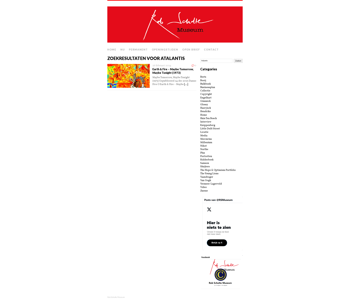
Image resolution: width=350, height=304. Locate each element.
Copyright (206, 94)
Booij (203, 80)
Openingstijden (165, 49)
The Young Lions (209, 173)
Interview (205, 122)
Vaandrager (206, 177)
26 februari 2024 (161, 65)
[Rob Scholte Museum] (175, 24)
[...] (186, 84)
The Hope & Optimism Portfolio (218, 170)
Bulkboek (205, 84)
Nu (122, 49)
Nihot (203, 146)
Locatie (204, 132)
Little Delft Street (210, 128)
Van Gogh (205, 180)
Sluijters (205, 166)
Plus (202, 153)
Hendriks (205, 111)
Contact (211, 49)
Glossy (204, 104)
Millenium (206, 142)
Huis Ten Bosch (208, 118)
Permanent (138, 49)
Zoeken (238, 61)
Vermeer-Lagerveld (211, 184)
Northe (204, 149)
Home (111, 49)
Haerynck (205, 108)
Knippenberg (207, 125)
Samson (204, 163)
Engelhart (206, 98)
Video (203, 187)
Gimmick (205, 101)
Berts (203, 77)
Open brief (191, 49)
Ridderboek (207, 160)
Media (203, 135)
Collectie (205, 91)
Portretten (206, 156)
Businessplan (207, 87)
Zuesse (204, 191)
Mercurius (206, 139)
